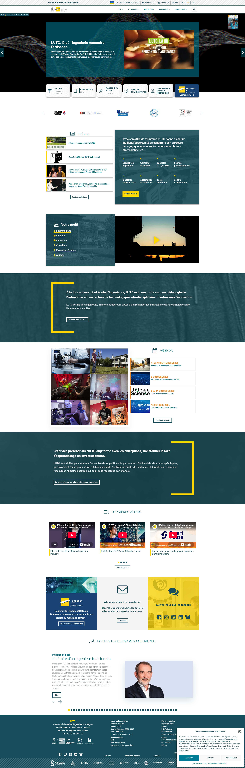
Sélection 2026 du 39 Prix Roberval (84, 157)
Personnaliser (231, 758)
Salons (164, 737)
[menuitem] (188, 2)
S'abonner (122, 620)
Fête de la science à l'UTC (162, 394)
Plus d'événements (162, 420)
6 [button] (12, 14)
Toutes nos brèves (79, 197)
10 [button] (21, 14)
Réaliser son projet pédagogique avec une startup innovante (173, 552)
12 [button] (27, 14)
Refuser (210, 758)
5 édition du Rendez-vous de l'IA (165, 380)
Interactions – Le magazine (122, 745)
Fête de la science (118, 742)
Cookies (157, 756)
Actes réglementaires (119, 721)
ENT (112, 740)
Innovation (163, 9)
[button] (240, 731)
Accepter (189, 758)
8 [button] (16, 14)
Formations (132, 9)
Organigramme (167, 724)
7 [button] (14, 14)
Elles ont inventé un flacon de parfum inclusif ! (69, 552)
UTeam (164, 745)
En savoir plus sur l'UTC (77, 320)
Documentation (117, 737)
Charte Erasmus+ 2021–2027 (122, 729)
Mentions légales (132, 756)
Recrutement (166, 732)
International (180, 9)
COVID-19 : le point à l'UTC (121, 734)
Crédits (108, 756)
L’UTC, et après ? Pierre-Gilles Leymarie (121, 551)
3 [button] (5, 14)
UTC (119, 9)
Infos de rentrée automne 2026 (82, 143)
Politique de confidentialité (217, 763)
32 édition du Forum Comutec (164, 408)
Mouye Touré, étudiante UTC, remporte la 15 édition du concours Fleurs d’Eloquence (88, 171)
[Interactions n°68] (233, 22)
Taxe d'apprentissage (170, 740)
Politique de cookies (200, 763)
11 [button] (24, 14)
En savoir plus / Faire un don (71, 624)
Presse (164, 726)
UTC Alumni (166, 742)
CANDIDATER (130, 194)
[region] (122, 53)
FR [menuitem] (188, 3)
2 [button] (3, 14)
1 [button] (1, 14)
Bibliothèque (116, 726)
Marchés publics (168, 721)
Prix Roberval (166, 729)
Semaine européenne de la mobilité (166, 366)
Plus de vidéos (122, 568)
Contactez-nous (117, 732)
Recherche (148, 9)
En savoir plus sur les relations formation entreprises (76, 482)
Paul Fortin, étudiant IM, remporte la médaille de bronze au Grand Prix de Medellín (89, 185)
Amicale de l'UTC (117, 724)
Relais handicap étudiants (172, 734)
